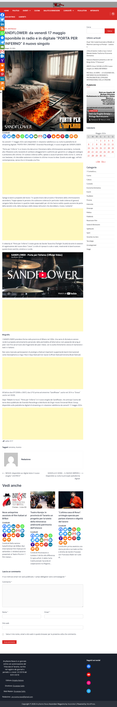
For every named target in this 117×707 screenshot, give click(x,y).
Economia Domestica (94, 188)
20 (89, 151)
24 (105, 151)
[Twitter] (9, 136)
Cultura (89, 179)
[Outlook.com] (45, 136)
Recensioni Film (92, 220)
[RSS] (18, 136)
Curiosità (67, 10)
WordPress (91, 704)
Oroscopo (90, 208)
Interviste (94, 10)
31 (105, 155)
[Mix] (71, 136)
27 (89, 155)
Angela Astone (18, 680)
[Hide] (1, 92)
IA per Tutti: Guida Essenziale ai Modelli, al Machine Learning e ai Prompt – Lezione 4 (100, 44)
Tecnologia (90, 241)
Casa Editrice (9, 17)
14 (93, 148)
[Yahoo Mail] (49, 136)
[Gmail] (40, 136)
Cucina (37, 10)
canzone (11, 447)
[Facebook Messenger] (31, 136)
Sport (88, 233)
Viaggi (89, 249)
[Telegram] (27, 136)
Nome (5, 612)
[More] (76, 136)
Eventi (25, 10)
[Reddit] (58, 136)
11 (109, 144)
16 (101, 148)
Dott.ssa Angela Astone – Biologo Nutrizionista (100, 115)
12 (113, 144)
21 (93, 151)
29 (97, 155)
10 (105, 144)
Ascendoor (72, 704)
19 (113, 148)
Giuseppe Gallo (18, 685)
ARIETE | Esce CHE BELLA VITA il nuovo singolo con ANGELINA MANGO (99, 67)
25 (109, 151)
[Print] (54, 136)
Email (47, 612)
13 (89, 148)
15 (97, 148)
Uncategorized (91, 245)
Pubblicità (93, 111)
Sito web (5, 623)
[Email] (36, 136)
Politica (15, 10)
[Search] (113, 14)
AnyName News (42, 704)
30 (101, 155)
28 (93, 155)
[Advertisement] (42, 178)
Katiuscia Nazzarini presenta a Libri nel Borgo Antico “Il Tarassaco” (99, 60)
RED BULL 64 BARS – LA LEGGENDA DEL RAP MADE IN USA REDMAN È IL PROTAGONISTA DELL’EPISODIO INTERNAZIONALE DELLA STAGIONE (100, 76)
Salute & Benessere (52, 10)
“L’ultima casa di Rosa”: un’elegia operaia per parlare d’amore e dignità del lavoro (70, 517)
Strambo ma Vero (92, 237)
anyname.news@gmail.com (22, 696)
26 (113, 151)
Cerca (89, 27)
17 (105, 148)
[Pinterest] (62, 136)
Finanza (89, 200)
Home (6, 10)
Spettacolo (12, 29)
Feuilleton (82, 10)
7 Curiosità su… (92, 171)
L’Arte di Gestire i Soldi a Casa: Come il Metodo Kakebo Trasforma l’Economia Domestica (99, 53)
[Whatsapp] (22, 136)
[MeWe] (67, 136)
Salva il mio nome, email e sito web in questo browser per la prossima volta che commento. (41, 634)
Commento (7, 581)
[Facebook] (5, 136)
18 (109, 148)
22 (97, 151)
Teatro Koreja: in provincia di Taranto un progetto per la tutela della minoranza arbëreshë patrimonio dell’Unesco (41, 520)
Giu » (103, 161)
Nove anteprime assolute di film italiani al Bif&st (14, 515)
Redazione (94, 120)
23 (101, 151)
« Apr (98, 161)
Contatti (22, 17)
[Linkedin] (13, 136)
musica (18, 447)
